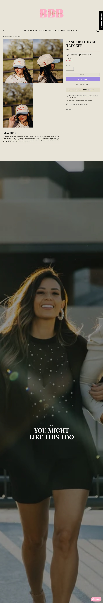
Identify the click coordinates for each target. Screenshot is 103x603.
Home (5, 36)
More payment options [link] (83, 84)
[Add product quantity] (67, 68)
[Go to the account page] (95, 30)
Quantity (68, 66)
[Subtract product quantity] (72, 68)
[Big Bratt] (51, 14)
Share (70, 109)
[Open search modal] (4, 30)
